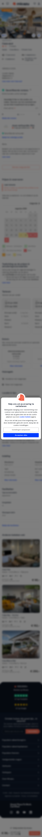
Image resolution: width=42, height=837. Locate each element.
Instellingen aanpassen (21, 430)
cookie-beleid (24, 417)
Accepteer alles (21, 435)
